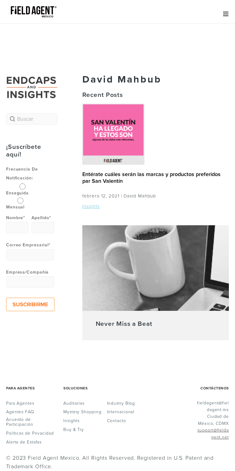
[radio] (21, 189)
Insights (90, 206)
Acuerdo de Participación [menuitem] (19, 422)
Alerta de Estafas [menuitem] (24, 442)
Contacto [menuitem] (116, 420)
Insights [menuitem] (71, 420)
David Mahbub (140, 196)
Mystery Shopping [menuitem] (82, 412)
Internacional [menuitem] (121, 412)
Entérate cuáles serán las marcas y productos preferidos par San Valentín (151, 177)
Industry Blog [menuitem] (121, 403)
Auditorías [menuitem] (73, 403)
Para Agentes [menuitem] (20, 403)
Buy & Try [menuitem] (73, 429)
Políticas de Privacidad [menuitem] (30, 433)
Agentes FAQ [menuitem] (20, 412)
